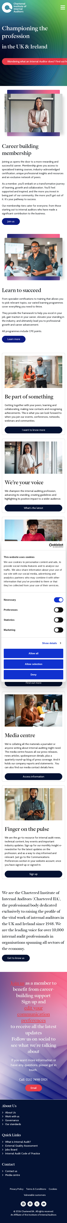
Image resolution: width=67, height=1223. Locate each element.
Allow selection (33, 664)
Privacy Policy (16, 1189)
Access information (33, 776)
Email (34, 1087)
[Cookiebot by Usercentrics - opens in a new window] (49, 546)
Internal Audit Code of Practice (22, 1153)
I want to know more (33, 429)
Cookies (53, 1189)
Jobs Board (11, 1149)
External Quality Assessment (21, 1145)
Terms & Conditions (36, 1189)
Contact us (11, 1171)
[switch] (58, 609)
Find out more (33, 682)
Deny (33, 674)
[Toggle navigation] (62, 7)
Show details (49, 643)
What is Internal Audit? (18, 1141)
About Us (10, 1112)
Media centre (12, 1175)
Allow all (33, 653)
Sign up (33, 874)
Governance (12, 1120)
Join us (10, 221)
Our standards (13, 1124)
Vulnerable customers (35, 1195)
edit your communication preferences (33, 1014)
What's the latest (33, 508)
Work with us (12, 1116)
